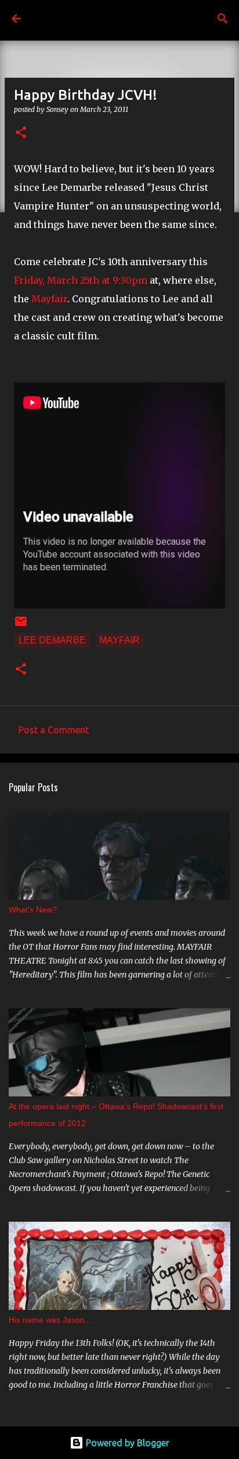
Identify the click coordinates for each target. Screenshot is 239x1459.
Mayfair (49, 299)
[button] (21, 133)
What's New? (33, 909)
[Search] (223, 18)
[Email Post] (21, 625)
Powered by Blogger (126, 1443)
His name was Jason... (50, 1319)
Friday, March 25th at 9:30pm (80, 280)
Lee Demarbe (52, 640)
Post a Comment (54, 730)
